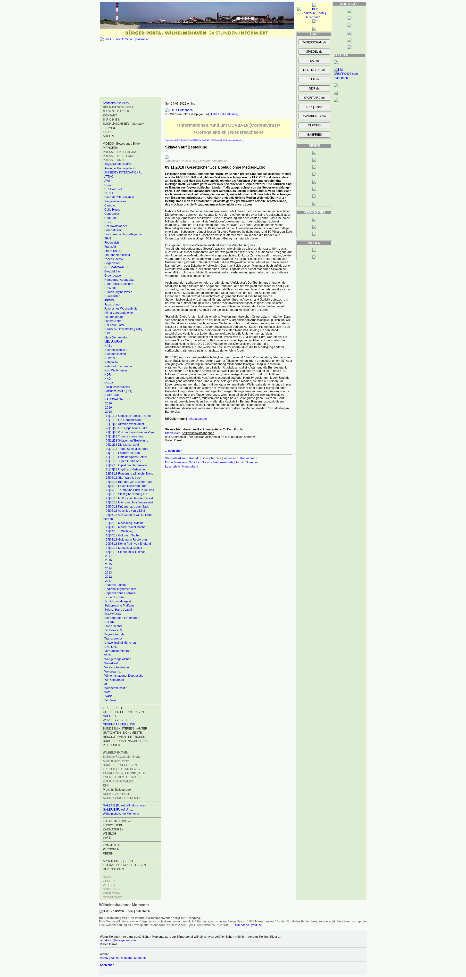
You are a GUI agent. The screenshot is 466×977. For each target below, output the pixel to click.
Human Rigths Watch (118, 292)
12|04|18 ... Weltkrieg (119, 531)
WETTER (109, 885)
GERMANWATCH (116, 267)
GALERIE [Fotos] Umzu (118, 809)
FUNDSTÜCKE (113, 825)
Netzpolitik (111, 362)
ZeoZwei (110, 700)
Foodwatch (111, 242)
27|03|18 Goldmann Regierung (126, 539)
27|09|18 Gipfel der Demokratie (126, 465)
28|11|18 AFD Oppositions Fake (126, 428)
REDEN (108, 853)
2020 (108, 403)
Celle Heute (112, 209)
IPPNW (109, 300)
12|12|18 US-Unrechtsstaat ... (125, 420)
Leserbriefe (173, 466)
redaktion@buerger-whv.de (118, 940)
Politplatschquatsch (117, 387)
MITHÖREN (110, 147)
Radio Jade (112, 395)
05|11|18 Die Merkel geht (122, 444)
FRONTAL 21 (113, 251)
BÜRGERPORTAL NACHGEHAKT (125, 741)
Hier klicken (173, 433)
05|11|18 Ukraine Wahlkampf (125, 424)
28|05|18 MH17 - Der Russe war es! (129, 498)
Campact (110, 205)
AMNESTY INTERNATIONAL (123, 172)
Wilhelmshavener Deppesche (123, 675)
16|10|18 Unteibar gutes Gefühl (126, 457)
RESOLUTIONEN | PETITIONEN (124, 737)
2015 (108, 564)
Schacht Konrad (114, 597)
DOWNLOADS (112, 897)
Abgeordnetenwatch (117, 164)
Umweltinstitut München (120, 642)
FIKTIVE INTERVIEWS (117, 821)
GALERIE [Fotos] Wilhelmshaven (124, 805)
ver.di (107, 655)
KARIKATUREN (113, 829)
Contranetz (111, 213)
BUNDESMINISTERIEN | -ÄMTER (125, 728)
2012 (108, 576)
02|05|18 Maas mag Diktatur (124, 523)
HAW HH (110, 288)
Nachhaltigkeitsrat (116, 350)
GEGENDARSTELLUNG (119, 724)
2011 (108, 581)
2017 (108, 556)
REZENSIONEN (113, 869)
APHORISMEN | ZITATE (118, 861)
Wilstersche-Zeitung (117, 667)
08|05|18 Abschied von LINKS (125, 510)
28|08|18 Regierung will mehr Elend (129, 473)
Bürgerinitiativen (115, 201)
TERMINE (109, 128)
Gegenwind (112, 263)
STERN (109, 622)
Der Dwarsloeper (115, 226)
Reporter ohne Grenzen (120, 593)
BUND (108, 193)
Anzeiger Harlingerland (119, 168)
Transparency (113, 638)
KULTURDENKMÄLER (118, 781)
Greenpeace (112, 275)
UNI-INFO (110, 647)
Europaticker (112, 230)
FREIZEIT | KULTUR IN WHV (122, 769)
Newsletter (189, 466)
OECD (108, 383)
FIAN (107, 238)
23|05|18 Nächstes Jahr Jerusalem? (129, 502)
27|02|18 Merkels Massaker (124, 548)
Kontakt (194, 458)
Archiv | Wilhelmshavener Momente (123, 958)
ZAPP (108, 696)
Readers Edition (115, 585)
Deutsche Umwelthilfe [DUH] (123, 329)
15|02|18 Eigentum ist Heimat (125, 552)
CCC (107, 185)
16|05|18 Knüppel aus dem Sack (127, 506)
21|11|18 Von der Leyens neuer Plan (130, 432)
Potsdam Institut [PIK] (118, 391)
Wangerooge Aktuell (117, 659)
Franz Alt (110, 246)
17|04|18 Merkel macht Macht (125, 527)
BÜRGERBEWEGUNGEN (120, 765)
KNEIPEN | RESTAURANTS (121, 777)
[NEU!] (124, 773)
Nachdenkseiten (115, 354)
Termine (216, 458)
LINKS (107, 132)
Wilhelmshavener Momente (121, 813)
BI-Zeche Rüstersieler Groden (122, 756)
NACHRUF (110, 716)
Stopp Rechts (113, 626)
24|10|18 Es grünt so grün (123, 453)
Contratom (111, 218)
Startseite (169, 140)
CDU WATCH (113, 189)
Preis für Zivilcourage (117, 789)
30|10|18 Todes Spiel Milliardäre (127, 449)
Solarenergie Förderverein (121, 618)
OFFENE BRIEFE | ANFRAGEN (123, 712)
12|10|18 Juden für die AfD (123, 461)
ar (105, 684)
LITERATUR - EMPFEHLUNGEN (124, 865)
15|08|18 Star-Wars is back (123, 477)
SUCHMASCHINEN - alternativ (123, 123)
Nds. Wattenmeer (115, 370)
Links (204, 458)
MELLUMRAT (113, 341)
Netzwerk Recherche (118, 366)
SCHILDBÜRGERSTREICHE (122, 798)
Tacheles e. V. (113, 630)
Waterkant (111, 663)
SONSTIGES (111, 889)
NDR (107, 374)
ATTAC (108, 176)
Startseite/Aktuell (176, 458)
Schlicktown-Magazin (118, 601)
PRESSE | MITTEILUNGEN (121, 156)
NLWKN (109, 358)
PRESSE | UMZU (114, 160)
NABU (108, 345)
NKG (107, 378)
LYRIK (107, 837)
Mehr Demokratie (115, 337)
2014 (108, 568)
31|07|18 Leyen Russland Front (126, 486)
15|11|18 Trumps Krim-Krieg (124, 436)
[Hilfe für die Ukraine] (224, 114)
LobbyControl (113, 321)
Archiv (239, 462)
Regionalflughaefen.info (120, 589)
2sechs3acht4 (113, 259)
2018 (108, 411)
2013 (108, 572)
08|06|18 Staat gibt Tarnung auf (126, 494)
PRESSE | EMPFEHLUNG (120, 152)
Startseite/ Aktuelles (116, 103)
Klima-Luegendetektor (119, 312)
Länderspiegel (114, 317)
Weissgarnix (112, 671)
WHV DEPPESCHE (116, 720)
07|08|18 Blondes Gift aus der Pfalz (129, 482)
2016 (108, 560)
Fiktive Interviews (176, 462)
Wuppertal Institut (115, 688)
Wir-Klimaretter (114, 679)
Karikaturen (248, 458)
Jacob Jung (112, 304)
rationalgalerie (197, 418)
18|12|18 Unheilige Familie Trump (128, 416)
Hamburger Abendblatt (119, 279)
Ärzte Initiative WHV (116, 761)
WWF (107, 692)
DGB (107, 222)
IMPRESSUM (112, 893)
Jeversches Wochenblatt (120, 308)
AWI (107, 180)
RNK (106, 785)
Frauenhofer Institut (117, 255)
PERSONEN (111, 849)
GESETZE (109, 881)
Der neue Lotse (114, 325)
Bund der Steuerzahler (119, 197)
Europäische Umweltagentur (123, 234)
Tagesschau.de (114, 634)
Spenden (252, 462)
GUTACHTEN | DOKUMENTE (122, 732)
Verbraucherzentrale (117, 651)
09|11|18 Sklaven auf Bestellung (127, 440)
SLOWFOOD (112, 614)
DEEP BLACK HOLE (116, 794)
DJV (107, 333)
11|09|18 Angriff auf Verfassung (126, 469)
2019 (108, 407)
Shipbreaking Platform (119, 605)
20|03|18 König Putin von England (128, 543)
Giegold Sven (113, 271)
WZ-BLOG (109, 833)
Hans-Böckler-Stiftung (118, 284)
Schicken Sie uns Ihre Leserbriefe (211, 462)
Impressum (231, 458)
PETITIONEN (111, 745)
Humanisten (112, 296)
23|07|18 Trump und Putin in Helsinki (130, 490)
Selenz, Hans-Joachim (119, 609)
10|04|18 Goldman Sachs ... (124, 535)
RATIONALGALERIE (117, 399)
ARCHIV (108, 136)
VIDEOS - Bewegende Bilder (122, 143)
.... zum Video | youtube (246, 925)
